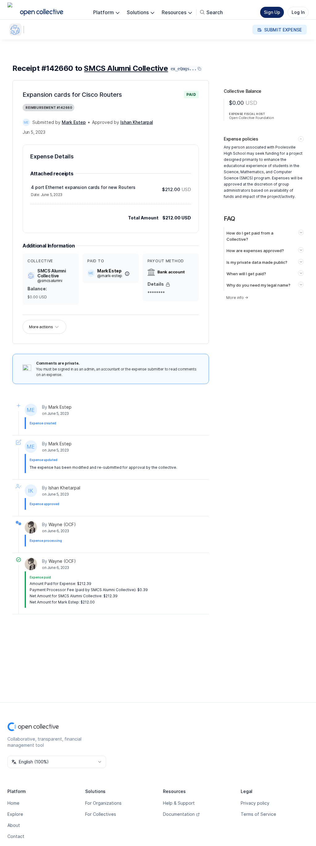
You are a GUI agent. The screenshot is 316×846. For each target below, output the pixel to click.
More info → (237, 297)
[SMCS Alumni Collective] (16, 29)
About (13, 825)
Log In (298, 12)
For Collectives (100, 814)
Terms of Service (258, 814)
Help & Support (179, 803)
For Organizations (103, 803)
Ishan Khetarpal (64, 487)
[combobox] (56, 762)
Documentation (179, 814)
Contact (15, 836)
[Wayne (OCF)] (31, 527)
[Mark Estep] (26, 122)
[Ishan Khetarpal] (31, 490)
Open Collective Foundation (251, 118)
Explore (15, 814)
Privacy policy (255, 803)
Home (13, 803)
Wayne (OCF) (62, 524)
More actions (41, 326)
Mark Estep (60, 407)
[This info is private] (168, 284)
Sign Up (272, 12)
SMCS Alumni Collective (126, 68)
